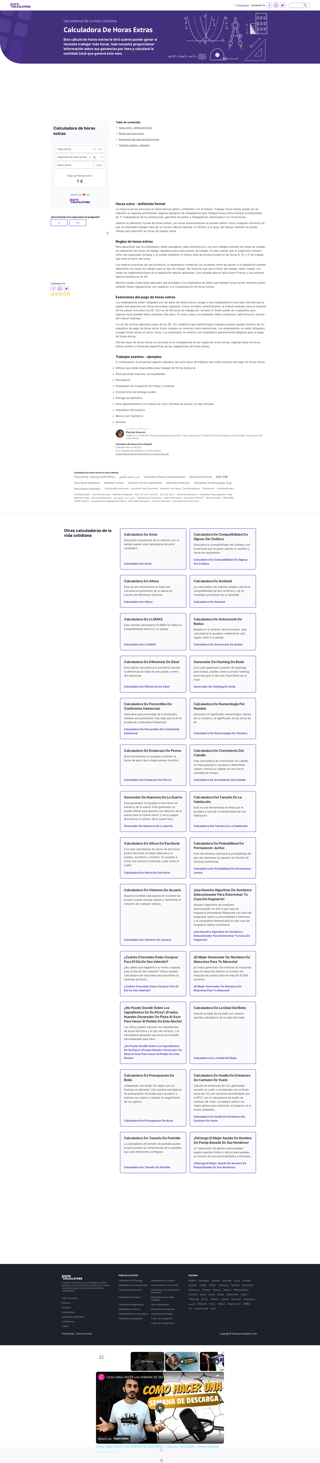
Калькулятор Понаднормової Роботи (108, 501)
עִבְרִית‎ (212, 1303)
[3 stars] (61, 294)
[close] (161, 1450)
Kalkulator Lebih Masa (170, 488)
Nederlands (232, 1294)
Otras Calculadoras (160, 1304)
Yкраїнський (201, 1308)
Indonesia (223, 1285)
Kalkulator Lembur (114, 482)
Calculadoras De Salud (129, 1297)
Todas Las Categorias (161, 1318)
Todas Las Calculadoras (162, 1323)
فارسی (191, 1303)
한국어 (204, 1299)
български (194, 1289)
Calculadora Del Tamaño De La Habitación (221, 826)
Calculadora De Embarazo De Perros (148, 779)
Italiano (227, 1289)
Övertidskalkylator (191, 488)
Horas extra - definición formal (135, 127)
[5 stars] (69, 294)
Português (203, 1280)
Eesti (213, 1308)
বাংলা (190, 1308)
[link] (101, 1377)
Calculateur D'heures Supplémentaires (164, 476)
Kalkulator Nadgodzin (123, 494)
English (192, 1280)
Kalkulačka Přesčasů (193, 497)
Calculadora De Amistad (209, 601)
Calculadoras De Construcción (133, 1285)
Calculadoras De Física (129, 1309)
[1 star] (53, 294)
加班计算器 (228, 497)
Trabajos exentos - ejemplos (134, 145)
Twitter (65, 1326)
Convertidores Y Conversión (164, 1285)
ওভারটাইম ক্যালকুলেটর (81, 501)
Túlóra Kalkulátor (213, 497)
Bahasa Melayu (241, 1289)
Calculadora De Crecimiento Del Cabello (220, 779)
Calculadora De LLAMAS (140, 644)
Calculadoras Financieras (130, 1289)
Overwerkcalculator (101, 494)
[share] (217, 1376)
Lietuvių (217, 1289)
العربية (237, 1280)
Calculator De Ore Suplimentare (145, 482)
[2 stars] (57, 294)
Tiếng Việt (193, 1299)
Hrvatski (206, 1289)
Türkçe (212, 1285)
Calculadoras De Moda (162, 1313)
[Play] (182, 1361)
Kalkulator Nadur (82, 497)
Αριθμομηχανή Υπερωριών (149, 497)
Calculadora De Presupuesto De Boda (148, 1120)
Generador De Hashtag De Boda (214, 686)
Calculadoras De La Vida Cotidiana (90, 21)
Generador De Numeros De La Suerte (148, 826)
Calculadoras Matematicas (131, 1304)
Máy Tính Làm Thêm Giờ (146, 494)
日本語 (203, 1285)
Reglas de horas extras (131, 133)
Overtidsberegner (82, 494)
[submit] (305, 5)
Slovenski (236, 1299)
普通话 (247, 1303)
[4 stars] (65, 294)
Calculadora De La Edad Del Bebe (215, 1058)
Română (235, 1285)
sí (59, 222)
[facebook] (269, 5)
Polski (244, 1294)
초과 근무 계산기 (167, 494)
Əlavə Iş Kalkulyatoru (102, 497)
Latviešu (214, 1299)
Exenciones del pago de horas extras (139, 139)
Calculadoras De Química (163, 1280)
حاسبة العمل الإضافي (129, 476)
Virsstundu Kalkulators (187, 494)
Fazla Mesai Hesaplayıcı (87, 482)
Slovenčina (247, 1285)
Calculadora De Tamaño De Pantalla (147, 1167)
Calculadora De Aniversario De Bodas (218, 644)
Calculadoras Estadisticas (130, 1318)
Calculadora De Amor (138, 563)
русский (226, 1280)
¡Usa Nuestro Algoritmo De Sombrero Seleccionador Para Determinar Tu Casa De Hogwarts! (222, 935)
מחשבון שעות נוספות (173, 497)
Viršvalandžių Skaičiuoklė (116, 488)
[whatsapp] (276, 4)
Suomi (203, 1294)
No (78, 222)
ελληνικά (202, 1303)
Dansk (221, 1294)
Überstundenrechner (200, 476)
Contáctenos (68, 1321)
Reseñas (66, 1307)
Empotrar (243, 5)
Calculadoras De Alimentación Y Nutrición (165, 1291)
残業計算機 (222, 476)
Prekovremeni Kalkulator (87, 488)
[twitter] (282, 5)
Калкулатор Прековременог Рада (216, 494)
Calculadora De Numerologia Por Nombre (221, 733)
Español (216, 1280)
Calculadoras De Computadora (133, 1313)
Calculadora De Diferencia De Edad (147, 686)
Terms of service (84, 1333)
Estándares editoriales (73, 1316)
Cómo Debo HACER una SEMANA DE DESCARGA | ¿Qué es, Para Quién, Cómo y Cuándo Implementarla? (159, 1377)
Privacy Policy (68, 1333)
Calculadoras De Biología (130, 1280)
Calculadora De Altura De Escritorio (147, 872)
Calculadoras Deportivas (162, 1309)
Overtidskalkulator (225, 488)
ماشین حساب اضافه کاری (124, 497)
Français (246, 1280)
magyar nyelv (234, 1303)
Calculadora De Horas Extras (185, 501)
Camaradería (68, 1312)
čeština (221, 1303)
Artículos (66, 1302)
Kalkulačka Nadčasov (178, 482)
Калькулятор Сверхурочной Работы (94, 476)
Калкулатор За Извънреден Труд (213, 482)
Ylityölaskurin (208, 488)
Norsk (212, 1294)
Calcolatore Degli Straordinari (144, 488)
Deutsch (192, 1285)
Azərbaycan (249, 1299)
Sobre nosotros (70, 1298)
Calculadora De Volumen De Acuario (147, 939)
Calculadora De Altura (138, 601)
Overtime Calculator (161, 501)
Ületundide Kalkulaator (139, 501)
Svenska (192, 1294)
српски (224, 1299)
